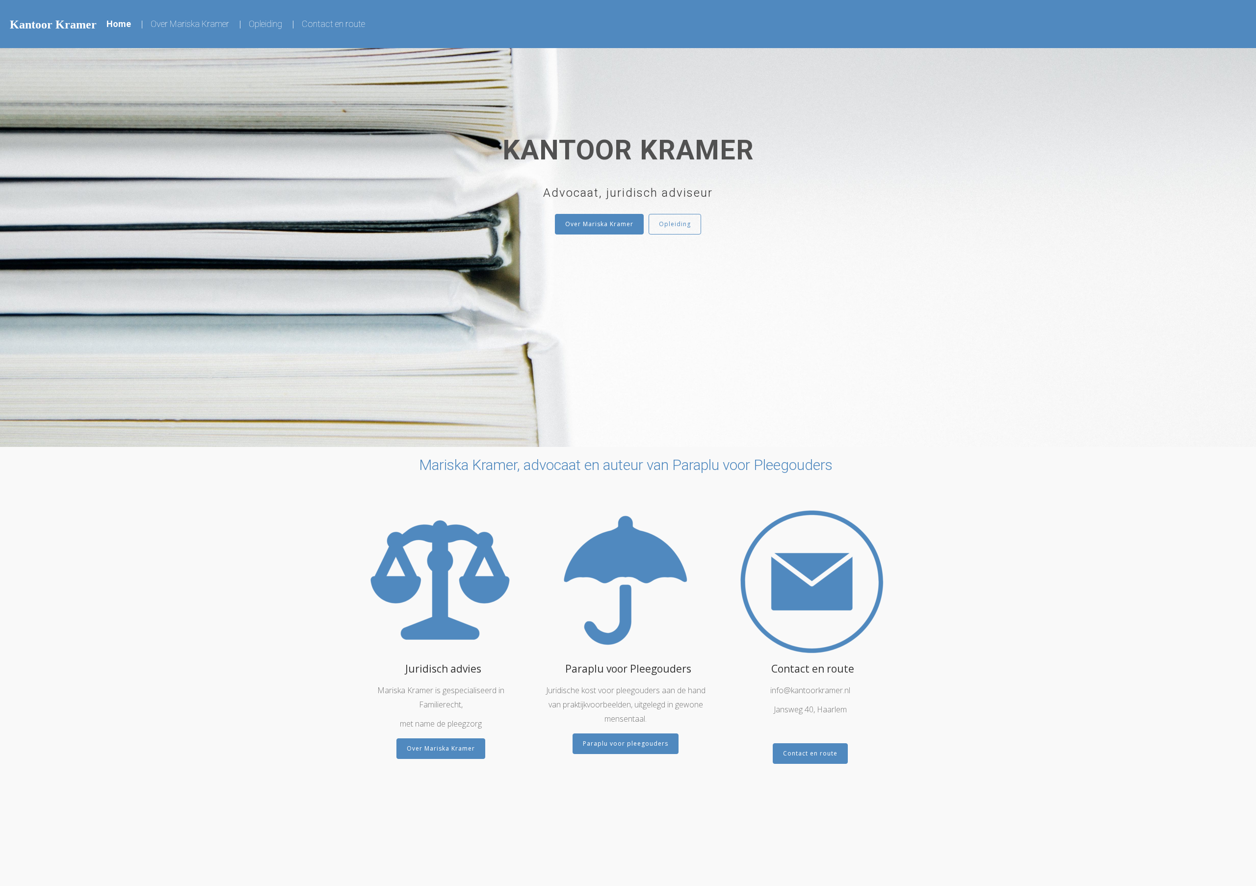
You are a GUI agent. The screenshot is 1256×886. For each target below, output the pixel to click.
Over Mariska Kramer (190, 24)
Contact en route (333, 24)
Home (118, 24)
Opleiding (265, 24)
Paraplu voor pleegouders (625, 743)
